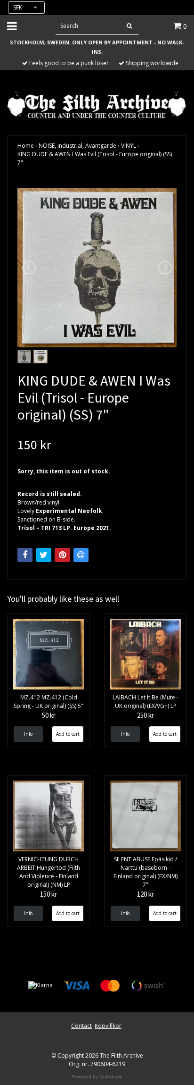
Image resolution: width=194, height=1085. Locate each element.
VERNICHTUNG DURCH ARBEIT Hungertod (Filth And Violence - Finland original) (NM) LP (48, 872)
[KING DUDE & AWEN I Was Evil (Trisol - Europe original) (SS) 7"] (97, 267)
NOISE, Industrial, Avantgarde (77, 146)
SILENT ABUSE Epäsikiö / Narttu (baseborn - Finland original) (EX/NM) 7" (145, 872)
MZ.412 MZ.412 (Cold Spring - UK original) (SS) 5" (48, 701)
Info (28, 734)
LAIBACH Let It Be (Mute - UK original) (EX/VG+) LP (145, 701)
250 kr (145, 715)
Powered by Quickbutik (97, 1076)
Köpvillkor (108, 1026)
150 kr (48, 894)
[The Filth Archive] (97, 104)
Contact (81, 1026)
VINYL (128, 146)
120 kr (145, 894)
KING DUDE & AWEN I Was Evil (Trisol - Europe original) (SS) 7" (94, 158)
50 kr (49, 715)
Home (25, 146)
